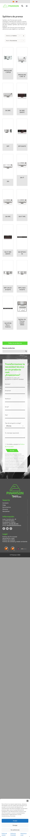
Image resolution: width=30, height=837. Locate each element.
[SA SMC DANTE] (22, 95)
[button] (27, 801)
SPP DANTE (22, 146)
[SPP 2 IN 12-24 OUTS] (7, 272)
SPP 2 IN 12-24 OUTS (8, 288)
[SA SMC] (7, 95)
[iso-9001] (13, 547)
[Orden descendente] (23, 35)
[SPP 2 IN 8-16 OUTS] (22, 272)
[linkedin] (7, 528)
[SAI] (7, 166)
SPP (8, 146)
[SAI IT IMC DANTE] (7, 236)
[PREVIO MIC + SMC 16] (22, 59)
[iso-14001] (6, 547)
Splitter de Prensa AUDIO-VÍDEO (22, 322)
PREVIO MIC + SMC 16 (22, 75)
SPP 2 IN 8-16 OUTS (22, 288)
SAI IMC (7, 216)
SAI (8, 181)
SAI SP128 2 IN (22, 253)
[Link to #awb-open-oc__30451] (22, 6)
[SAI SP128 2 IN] (22, 236)
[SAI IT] (22, 164)
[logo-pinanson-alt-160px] (10, 4)
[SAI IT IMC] (22, 201)
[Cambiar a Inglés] (16, 1)
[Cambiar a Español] (13, 1)
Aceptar (15, 820)
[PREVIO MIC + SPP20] (7, 57)
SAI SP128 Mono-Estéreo (8, 325)
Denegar (15, 825)
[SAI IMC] (7, 201)
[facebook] (3, 528)
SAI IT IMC (22, 216)
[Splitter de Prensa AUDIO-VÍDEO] (22, 306)
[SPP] (7, 131)
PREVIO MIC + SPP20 (8, 71)
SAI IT (22, 177)
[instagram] (11, 528)
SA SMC (7, 110)
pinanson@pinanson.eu (14, 525)
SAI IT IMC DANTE (7, 253)
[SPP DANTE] (22, 131)
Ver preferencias (15, 830)
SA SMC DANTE (22, 111)
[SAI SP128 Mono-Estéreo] (7, 308)
